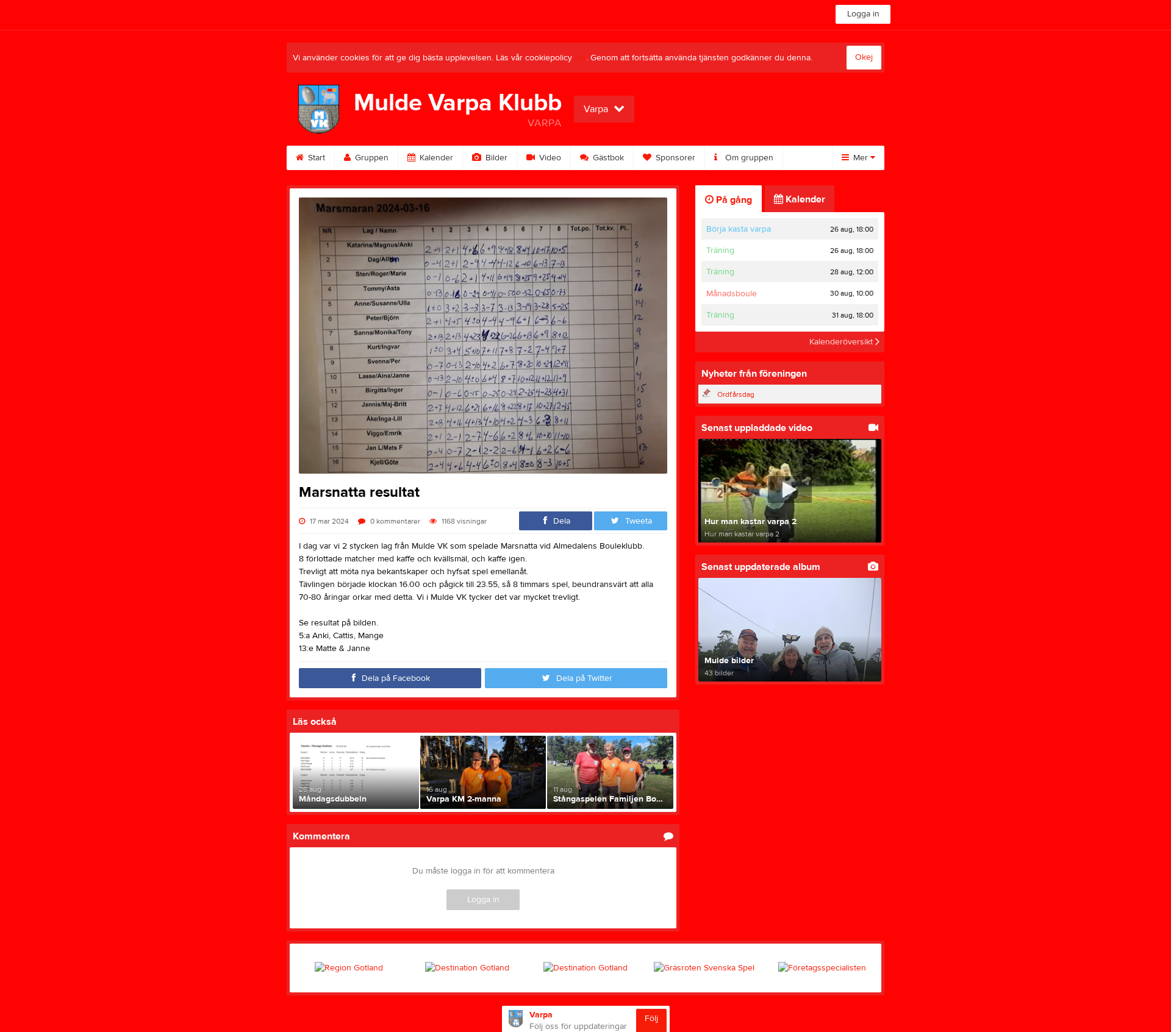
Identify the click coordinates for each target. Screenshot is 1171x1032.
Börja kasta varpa (738, 229)
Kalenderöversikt (842, 341)
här (580, 57)
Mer (860, 157)
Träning (720, 250)
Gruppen (371, 157)
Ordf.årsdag (735, 394)
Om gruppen (748, 157)
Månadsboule (731, 293)
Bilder (495, 157)
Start (315, 157)
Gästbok (607, 157)
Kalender (435, 157)
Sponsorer (674, 157)
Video (549, 157)
